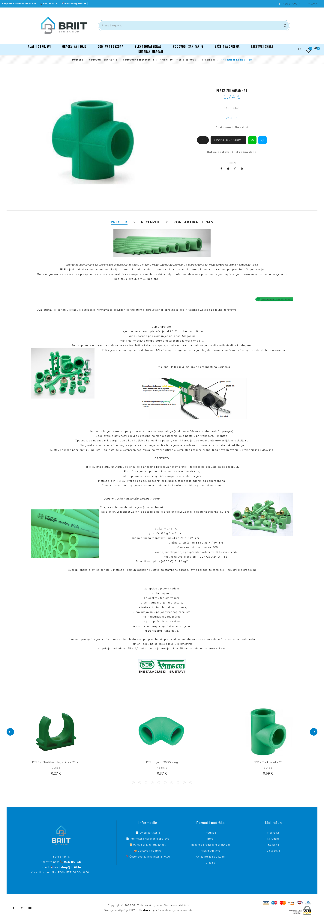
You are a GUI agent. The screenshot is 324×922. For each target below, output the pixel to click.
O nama (210, 862)
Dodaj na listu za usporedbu (252, 140)
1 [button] (133, 782)
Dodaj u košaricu (67, 732)
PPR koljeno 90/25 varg (56, 762)
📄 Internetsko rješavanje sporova (147, 838)
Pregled (119, 222)
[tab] (119, 222)
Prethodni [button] (10, 732)
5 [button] (159, 782)
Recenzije (150, 222)
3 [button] (146, 782)
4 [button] (152, 782)
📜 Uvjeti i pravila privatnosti (147, 844)
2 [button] (140, 782)
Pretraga (284, 25)
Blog (210, 838)
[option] (56, 744)
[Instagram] (22, 908)
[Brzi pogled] (44, 732)
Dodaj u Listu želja (262, 140)
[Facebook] (14, 908)
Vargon (232, 118)
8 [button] (178, 782)
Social (232, 163)
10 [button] (191, 782)
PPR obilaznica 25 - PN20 (268, 762)
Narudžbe (273, 838)
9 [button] (184, 782)
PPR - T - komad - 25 (162, 762)
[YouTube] (30, 908)
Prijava (312, 3)
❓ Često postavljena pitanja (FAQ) (147, 856)
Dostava (144, 910)
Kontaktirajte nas (193, 222)
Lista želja (273, 850)
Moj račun (273, 833)
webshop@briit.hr (74, 3)
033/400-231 (49, 3)
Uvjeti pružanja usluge (210, 856)
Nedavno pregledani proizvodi (210, 844)
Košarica (273, 844)
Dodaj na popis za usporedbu (52, 732)
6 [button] (165, 782)
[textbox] (194, 25)
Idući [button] (313, 732)
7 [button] (171, 782)
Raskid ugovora (210, 850)
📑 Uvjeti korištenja (148, 833)
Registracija (292, 3)
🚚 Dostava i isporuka (148, 850)
